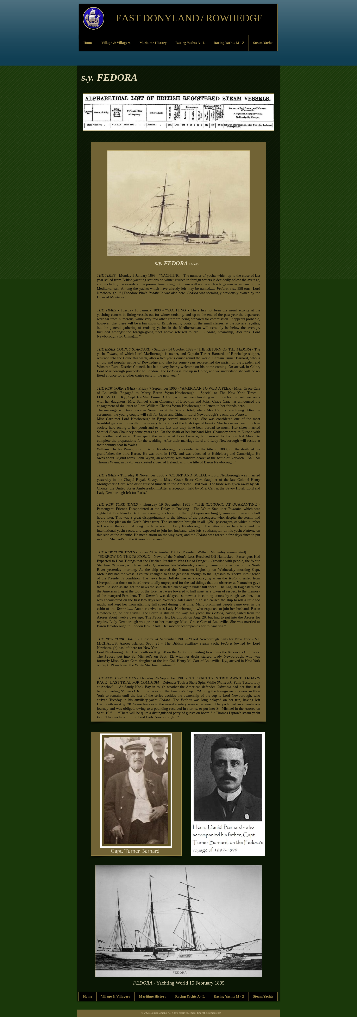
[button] (116, 43)
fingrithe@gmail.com (209, 1012)
